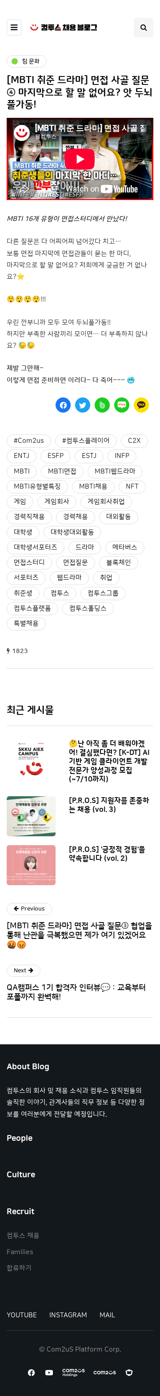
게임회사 (56, 501)
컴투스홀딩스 (88, 608)
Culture (21, 1175)
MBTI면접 (62, 471)
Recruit (20, 1211)
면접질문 (75, 562)
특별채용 (26, 623)
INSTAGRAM (68, 1315)
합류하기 (19, 1268)
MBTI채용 (93, 486)
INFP (122, 456)
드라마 (85, 547)
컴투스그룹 (103, 593)
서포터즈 (26, 578)
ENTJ (21, 456)
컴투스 (60, 593)
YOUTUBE (22, 1315)
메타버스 (124, 547)
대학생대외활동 (72, 532)
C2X (134, 441)
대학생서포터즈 (35, 547)
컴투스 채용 (23, 1236)
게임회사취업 (106, 501)
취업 (106, 578)
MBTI (22, 471)
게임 (20, 501)
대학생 (23, 532)
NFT (132, 486)
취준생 (23, 593)
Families (20, 1252)
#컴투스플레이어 (86, 441)
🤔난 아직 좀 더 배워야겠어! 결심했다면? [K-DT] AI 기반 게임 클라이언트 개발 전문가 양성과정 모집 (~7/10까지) (109, 761)
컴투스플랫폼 (32, 608)
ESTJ (89, 456)
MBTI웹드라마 (115, 471)
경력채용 (75, 517)
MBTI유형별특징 (37, 486)
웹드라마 (69, 578)
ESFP (56, 456)
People (19, 1138)
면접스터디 (29, 562)
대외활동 (118, 517)
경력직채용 (29, 517)
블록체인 (118, 562)
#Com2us (29, 441)
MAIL (107, 1315)
